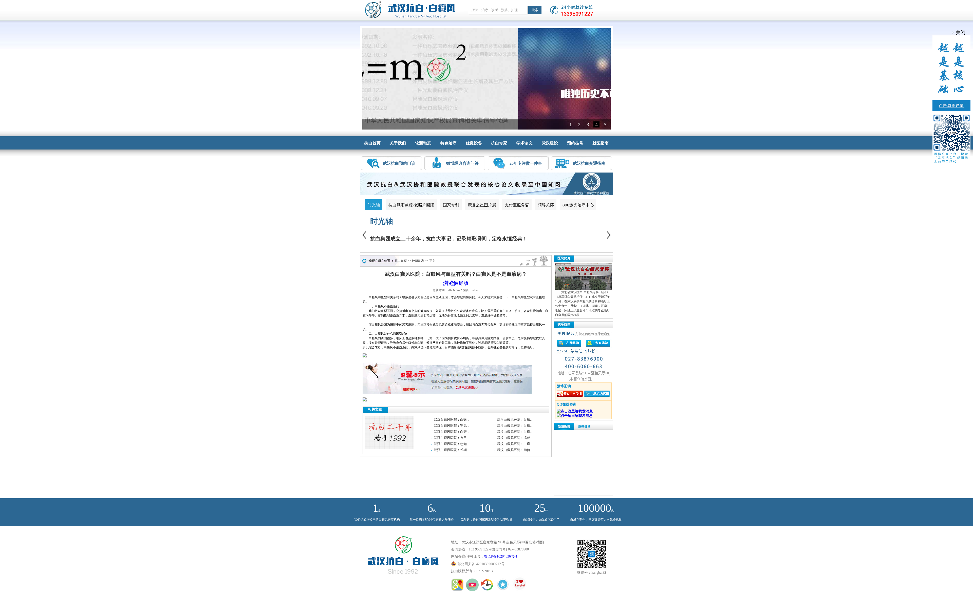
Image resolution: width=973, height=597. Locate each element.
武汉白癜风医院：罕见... (451, 426)
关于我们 (398, 143)
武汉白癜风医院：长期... (451, 450)
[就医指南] (458, 589)
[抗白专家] (473, 589)
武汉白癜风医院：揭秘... (514, 438)
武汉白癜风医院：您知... (451, 444)
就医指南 (600, 143)
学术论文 (524, 143)
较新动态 (423, 143)
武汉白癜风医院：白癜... (451, 419)
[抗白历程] (488, 589)
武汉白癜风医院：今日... (451, 438)
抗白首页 (372, 143)
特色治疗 (448, 143)
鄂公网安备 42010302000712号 (480, 564)
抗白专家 (499, 143)
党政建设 (550, 143)
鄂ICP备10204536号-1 (500, 556)
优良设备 (474, 143)
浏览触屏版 (456, 283)
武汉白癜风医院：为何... (514, 450)
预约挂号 (575, 143)
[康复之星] (503, 589)
